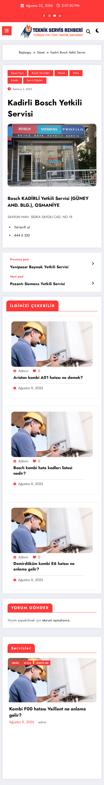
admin (23, 370)
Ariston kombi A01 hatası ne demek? (48, 377)
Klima (76, 73)
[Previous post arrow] (93, 264)
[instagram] (49, 15)
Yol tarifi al (22, 227)
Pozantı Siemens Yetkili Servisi (37, 284)
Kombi (14, 80)
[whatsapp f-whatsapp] (60, 15)
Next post (16, 276)
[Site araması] (88, 31)
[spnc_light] (97, 31)
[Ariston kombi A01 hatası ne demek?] (52, 344)
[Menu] (7, 30)
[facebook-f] (44, 15)
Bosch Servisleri (41, 73)
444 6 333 (22, 235)
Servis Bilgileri (35, 80)
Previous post (19, 259)
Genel (61, 73)
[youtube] (54, 15)
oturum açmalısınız (55, 620)
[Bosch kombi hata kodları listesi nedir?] (52, 434)
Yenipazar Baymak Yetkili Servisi (39, 267)
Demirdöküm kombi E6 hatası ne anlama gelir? (43, 566)
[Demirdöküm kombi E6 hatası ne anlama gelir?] (52, 530)
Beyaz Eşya (17, 73)
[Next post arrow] (93, 283)
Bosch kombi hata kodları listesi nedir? (42, 470)
